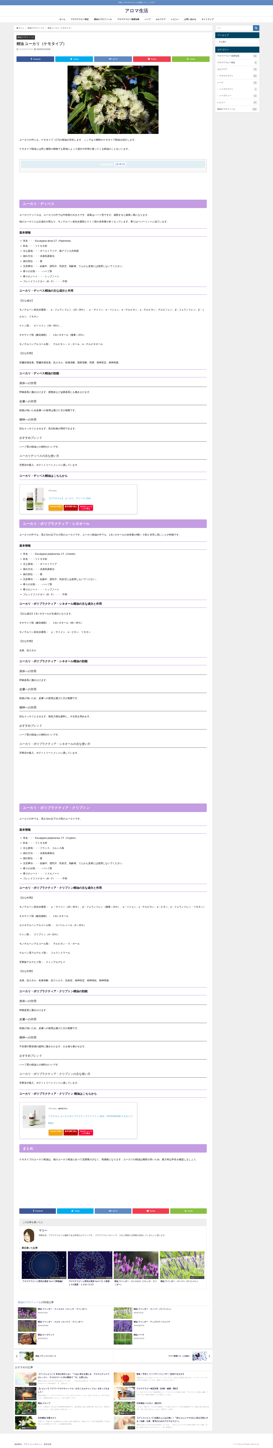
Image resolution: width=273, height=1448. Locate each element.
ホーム (62, 19)
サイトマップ (208, 19)
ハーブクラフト (237, 89)
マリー (43, 1230)
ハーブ (147, 19)
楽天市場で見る (71, 506)
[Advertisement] (113, 194)
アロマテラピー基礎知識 (128, 19)
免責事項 (18, 1444)
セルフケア (161, 19)
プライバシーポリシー (33, 1444)
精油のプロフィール (103, 19)
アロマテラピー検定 (80, 19)
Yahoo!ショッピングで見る (86, 507)
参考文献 (47, 1444)
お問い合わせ (190, 19)
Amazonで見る (56, 506)
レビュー (175, 19)
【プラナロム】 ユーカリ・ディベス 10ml (69, 498)
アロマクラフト (237, 76)
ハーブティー (237, 96)
